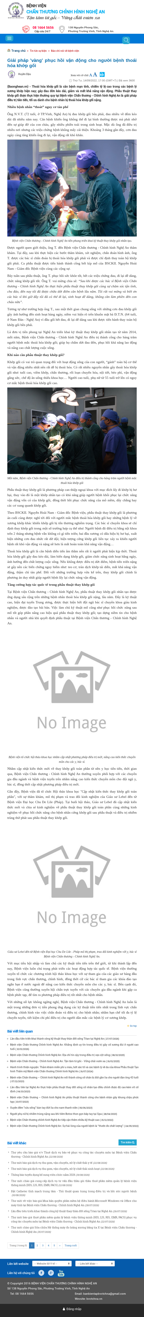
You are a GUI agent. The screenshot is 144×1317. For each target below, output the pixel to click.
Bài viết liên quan (20, 1031)
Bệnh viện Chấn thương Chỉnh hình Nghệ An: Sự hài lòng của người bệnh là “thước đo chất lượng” (66, 1125)
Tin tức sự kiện (38, 50)
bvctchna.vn (94, 1298)
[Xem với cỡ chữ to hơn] (95, 74)
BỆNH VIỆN (36, 6)
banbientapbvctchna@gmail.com (104, 1293)
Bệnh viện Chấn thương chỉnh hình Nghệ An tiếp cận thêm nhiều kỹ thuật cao (54, 1119)
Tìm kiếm (126, 1142)
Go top (133, 1026)
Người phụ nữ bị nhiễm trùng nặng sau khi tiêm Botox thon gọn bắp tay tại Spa (56, 1113)
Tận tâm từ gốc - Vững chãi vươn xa (63, 17)
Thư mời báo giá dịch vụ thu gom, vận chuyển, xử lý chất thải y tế (51, 1163)
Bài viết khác (16, 1143)
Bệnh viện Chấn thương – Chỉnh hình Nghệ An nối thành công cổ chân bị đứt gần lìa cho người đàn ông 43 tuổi (74, 1077)
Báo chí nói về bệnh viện (65, 50)
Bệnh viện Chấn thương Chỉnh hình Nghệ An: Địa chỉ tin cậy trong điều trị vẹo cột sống (60, 1054)
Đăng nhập (74, 1309)
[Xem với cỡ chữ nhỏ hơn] (90, 75)
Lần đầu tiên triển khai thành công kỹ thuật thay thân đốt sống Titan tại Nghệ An (57, 1038)
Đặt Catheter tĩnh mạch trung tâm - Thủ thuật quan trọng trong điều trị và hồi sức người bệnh (74, 1191)
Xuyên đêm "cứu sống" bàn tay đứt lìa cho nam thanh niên (43, 1107)
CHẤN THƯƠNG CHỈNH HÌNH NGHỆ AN (65, 11)
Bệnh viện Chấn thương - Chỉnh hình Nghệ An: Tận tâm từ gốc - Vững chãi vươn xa (57, 1061)
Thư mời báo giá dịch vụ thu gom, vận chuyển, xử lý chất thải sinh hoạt (55, 1169)
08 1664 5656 (24, 1293)
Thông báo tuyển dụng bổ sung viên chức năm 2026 (43, 1175)
